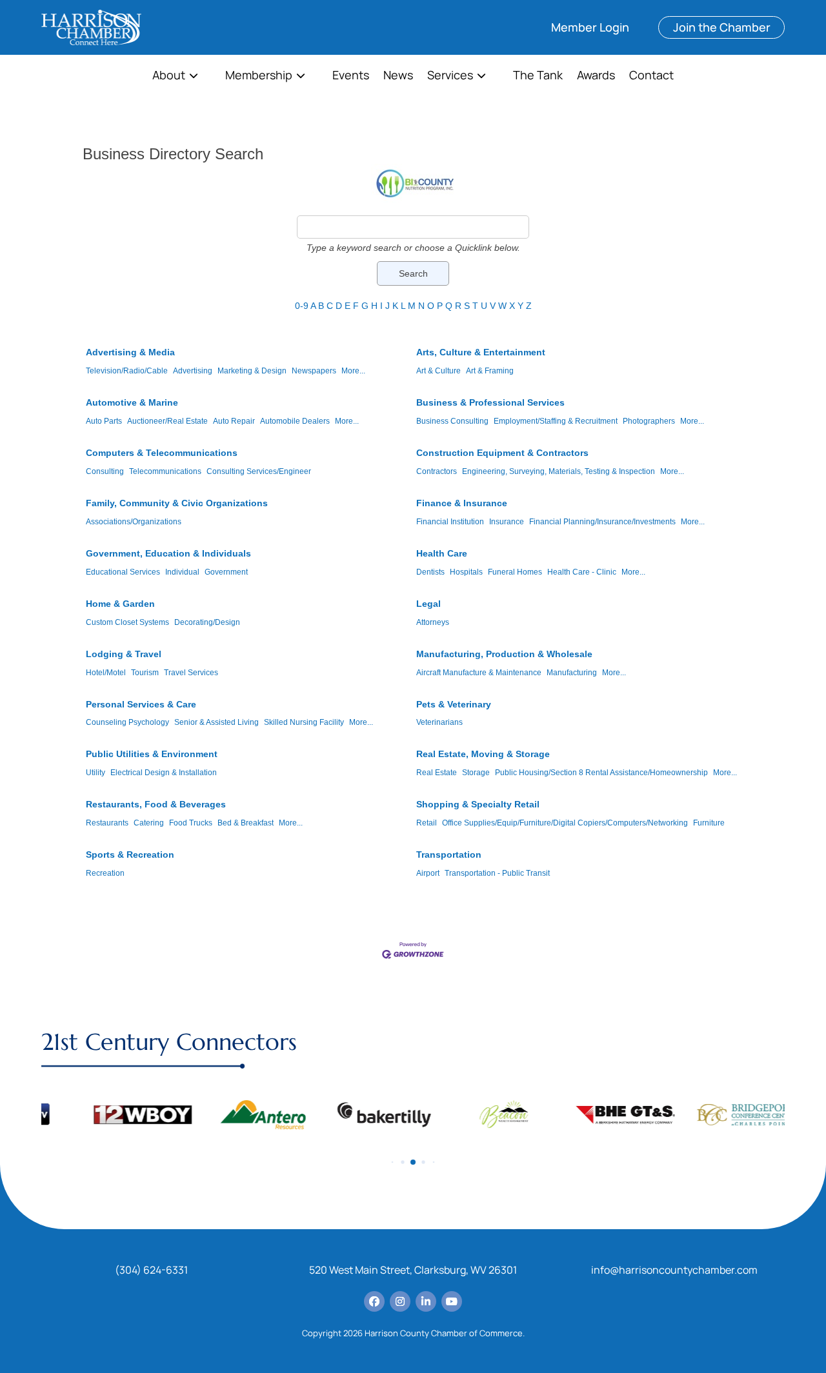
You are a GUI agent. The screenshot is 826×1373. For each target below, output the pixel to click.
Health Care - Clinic (581, 572)
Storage (476, 772)
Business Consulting (452, 421)
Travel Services (191, 672)
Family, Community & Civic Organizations (177, 503)
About (168, 76)
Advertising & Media (130, 352)
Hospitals (466, 572)
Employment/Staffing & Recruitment (556, 421)
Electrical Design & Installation (163, 772)
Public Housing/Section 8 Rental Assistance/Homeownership (601, 772)
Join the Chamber (722, 27)
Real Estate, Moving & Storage (483, 754)
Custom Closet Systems (127, 622)
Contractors (436, 471)
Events (350, 76)
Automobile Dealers (295, 421)
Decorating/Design (207, 622)
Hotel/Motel (106, 672)
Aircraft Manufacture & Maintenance (478, 672)
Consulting (105, 471)
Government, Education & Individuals (168, 553)
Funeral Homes (515, 572)
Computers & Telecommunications (161, 453)
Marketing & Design (252, 370)
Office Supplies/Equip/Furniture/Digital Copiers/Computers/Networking (565, 822)
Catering (149, 822)
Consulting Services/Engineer (258, 471)
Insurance (506, 521)
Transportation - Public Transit (497, 873)
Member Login (590, 27)
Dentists (430, 572)
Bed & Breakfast (245, 822)
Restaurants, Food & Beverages (156, 804)
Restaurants (107, 822)
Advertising (192, 370)
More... (353, 370)
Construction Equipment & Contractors (502, 453)
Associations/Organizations (133, 521)
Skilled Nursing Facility (304, 722)
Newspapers (314, 370)
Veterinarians (439, 722)
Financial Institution (450, 521)
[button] (393, 1162)
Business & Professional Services (490, 402)
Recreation (105, 873)
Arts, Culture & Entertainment (480, 352)
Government (226, 572)
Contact (651, 76)
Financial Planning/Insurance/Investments (602, 521)
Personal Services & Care (141, 704)
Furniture (709, 822)
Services (450, 76)
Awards (596, 76)
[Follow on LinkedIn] (426, 1301)
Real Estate (436, 772)
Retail (426, 822)
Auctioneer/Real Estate (167, 421)
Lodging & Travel (123, 654)
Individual (182, 572)
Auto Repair (234, 421)
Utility (95, 772)
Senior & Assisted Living (216, 722)
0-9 (301, 306)
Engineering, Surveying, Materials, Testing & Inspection (558, 471)
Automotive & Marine (132, 402)
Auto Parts (104, 421)
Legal (428, 603)
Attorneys (432, 622)
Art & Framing (490, 370)
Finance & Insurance (461, 503)
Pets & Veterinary (453, 704)
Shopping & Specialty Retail (477, 804)
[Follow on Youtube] (451, 1301)
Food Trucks (190, 822)
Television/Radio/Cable (127, 370)
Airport (427, 873)
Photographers (649, 421)
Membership (258, 76)
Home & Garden (120, 603)
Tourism (145, 672)
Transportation (448, 854)
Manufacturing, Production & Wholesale (504, 654)
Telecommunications (165, 471)
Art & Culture (438, 370)
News (398, 76)
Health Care (441, 553)
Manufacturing (572, 672)
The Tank (538, 76)
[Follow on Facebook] (374, 1301)
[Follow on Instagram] (400, 1301)
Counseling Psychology (127, 722)
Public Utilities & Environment (151, 754)
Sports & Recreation (130, 854)
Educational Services (123, 572)
